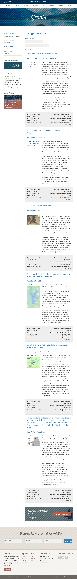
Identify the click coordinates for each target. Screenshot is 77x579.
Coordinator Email (44, 562)
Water (23, 558)
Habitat (24, 560)
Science (61, 6)
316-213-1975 (43, 560)
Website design (58, 577)
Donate (7, 570)
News (43, 6)
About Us (8, 6)
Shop (69, 6)
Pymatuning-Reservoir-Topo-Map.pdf (33, 144)
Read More (18, 88)
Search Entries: (29, 39)
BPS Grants (7, 42)
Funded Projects (9, 40)
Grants (25, 6)
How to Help (33, 1)
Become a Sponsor (62, 514)
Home (23, 557)
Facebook (59, 557)
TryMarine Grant (8, 51)
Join (17, 6)
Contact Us (44, 1)
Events (52, 6)
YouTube (62, 557)
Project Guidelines (9, 34)
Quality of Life (26, 562)
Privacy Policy (41, 577)
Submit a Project (9, 46)
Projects (35, 6)
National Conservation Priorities (12, 36)
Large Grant (7, 49)
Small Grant (7, 54)
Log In (38, 1)
